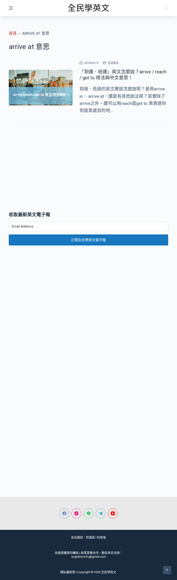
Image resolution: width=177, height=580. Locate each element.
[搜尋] (166, 8)
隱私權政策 (67, 572)
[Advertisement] (88, 170)
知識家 (90, 537)
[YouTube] (113, 513)
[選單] (11, 8)
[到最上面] (167, 570)
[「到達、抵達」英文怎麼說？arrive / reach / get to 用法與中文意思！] (40, 88)
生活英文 (113, 63)
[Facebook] (64, 513)
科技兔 (101, 537)
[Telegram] (101, 513)
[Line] (89, 513)
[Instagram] (76, 513)
